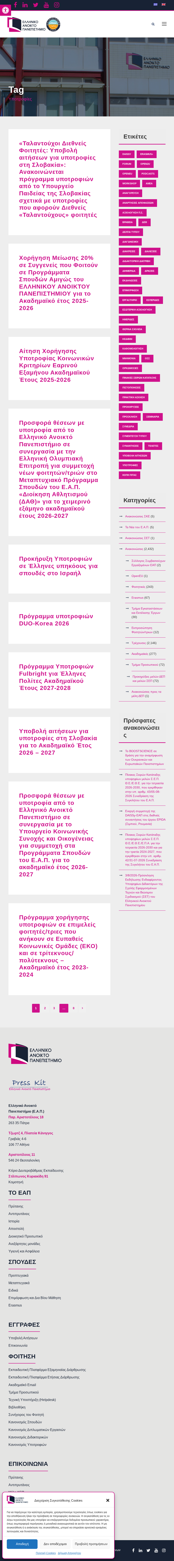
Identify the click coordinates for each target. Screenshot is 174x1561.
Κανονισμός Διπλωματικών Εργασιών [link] (36, 1430)
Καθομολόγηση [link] (132, 348)
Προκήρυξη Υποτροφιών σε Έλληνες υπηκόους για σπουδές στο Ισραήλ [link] (58, 565)
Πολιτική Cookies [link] (46, 1553)
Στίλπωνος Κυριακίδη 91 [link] (28, 1176)
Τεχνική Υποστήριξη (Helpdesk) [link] (32, 1400)
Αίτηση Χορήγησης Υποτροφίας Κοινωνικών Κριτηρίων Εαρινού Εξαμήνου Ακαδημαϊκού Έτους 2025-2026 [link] (56, 365)
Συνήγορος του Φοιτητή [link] (26, 1414)
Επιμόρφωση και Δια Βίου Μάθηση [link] (34, 1298)
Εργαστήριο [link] (129, 300)
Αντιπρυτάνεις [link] (19, 1214)
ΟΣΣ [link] (147, 358)
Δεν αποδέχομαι (55, 1544)
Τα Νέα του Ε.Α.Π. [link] (137, 527)
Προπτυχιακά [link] (18, 1275)
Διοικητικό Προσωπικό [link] (25, 1236)
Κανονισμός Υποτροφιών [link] (27, 1445)
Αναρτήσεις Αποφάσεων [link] (137, 203)
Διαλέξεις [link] (151, 251)
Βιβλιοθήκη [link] (16, 1407)
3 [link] (54, 1008)
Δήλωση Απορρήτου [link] (69, 1553)
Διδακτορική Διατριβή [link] (136, 261)
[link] (5, 10)
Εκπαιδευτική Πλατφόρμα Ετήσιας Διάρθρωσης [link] (44, 1377)
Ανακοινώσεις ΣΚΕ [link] (137, 516)
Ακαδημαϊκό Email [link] (22, 1385)
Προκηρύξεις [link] (130, 407)
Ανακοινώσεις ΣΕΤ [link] (137, 538)
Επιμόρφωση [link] (130, 290)
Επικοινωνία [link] (17, 1345)
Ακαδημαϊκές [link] (140, 653)
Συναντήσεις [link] (130, 446)
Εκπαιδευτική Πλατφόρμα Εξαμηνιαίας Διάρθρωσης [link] (47, 1370)
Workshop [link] (129, 183)
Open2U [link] (145, 164)
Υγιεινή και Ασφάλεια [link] (23, 1251)
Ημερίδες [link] (128, 319)
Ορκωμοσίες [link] (130, 368)
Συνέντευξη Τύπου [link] (134, 436)
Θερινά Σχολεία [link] (132, 329)
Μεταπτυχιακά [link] (18, 1283)
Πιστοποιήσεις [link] (131, 387)
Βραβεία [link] (127, 222)
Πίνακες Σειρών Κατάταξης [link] (139, 377)
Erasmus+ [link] (146, 154)
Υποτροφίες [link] (130, 465)
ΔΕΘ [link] (144, 222)
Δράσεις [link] (149, 271)
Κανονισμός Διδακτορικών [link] (28, 1437)
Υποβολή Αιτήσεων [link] (134, 455)
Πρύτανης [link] (15, 1206)
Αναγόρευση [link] (130, 193)
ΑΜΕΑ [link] (149, 183)
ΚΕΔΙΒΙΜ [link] (127, 339)
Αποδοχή (22, 1544)
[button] (108, 1500)
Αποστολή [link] (16, 1228)
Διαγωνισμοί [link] (130, 241)
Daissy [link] (126, 154)
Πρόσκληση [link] (129, 416)
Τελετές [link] (153, 446)
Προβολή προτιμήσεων (91, 1544)
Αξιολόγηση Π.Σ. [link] (132, 212)
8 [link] (73, 1008)
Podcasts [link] (148, 173)
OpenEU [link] (127, 173)
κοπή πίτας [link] (129, 475)
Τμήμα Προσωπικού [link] (145, 664)
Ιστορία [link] (13, 1221)
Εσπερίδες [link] (152, 300)
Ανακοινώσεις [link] (134, 549)
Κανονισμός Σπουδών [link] (25, 1422)
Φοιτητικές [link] (138, 586)
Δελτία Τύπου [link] (130, 232)
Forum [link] (126, 164)
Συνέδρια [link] (128, 426)
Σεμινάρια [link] (152, 416)
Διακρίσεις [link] (128, 251)
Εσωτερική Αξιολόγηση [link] (137, 309)
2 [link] (45, 1008)
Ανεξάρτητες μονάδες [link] (24, 1244)
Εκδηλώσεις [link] (130, 280)
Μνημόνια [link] (129, 358)
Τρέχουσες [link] (139, 643)
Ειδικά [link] (13, 1290)
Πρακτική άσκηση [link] (133, 397)
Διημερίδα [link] (128, 271)
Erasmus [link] (137, 597)
